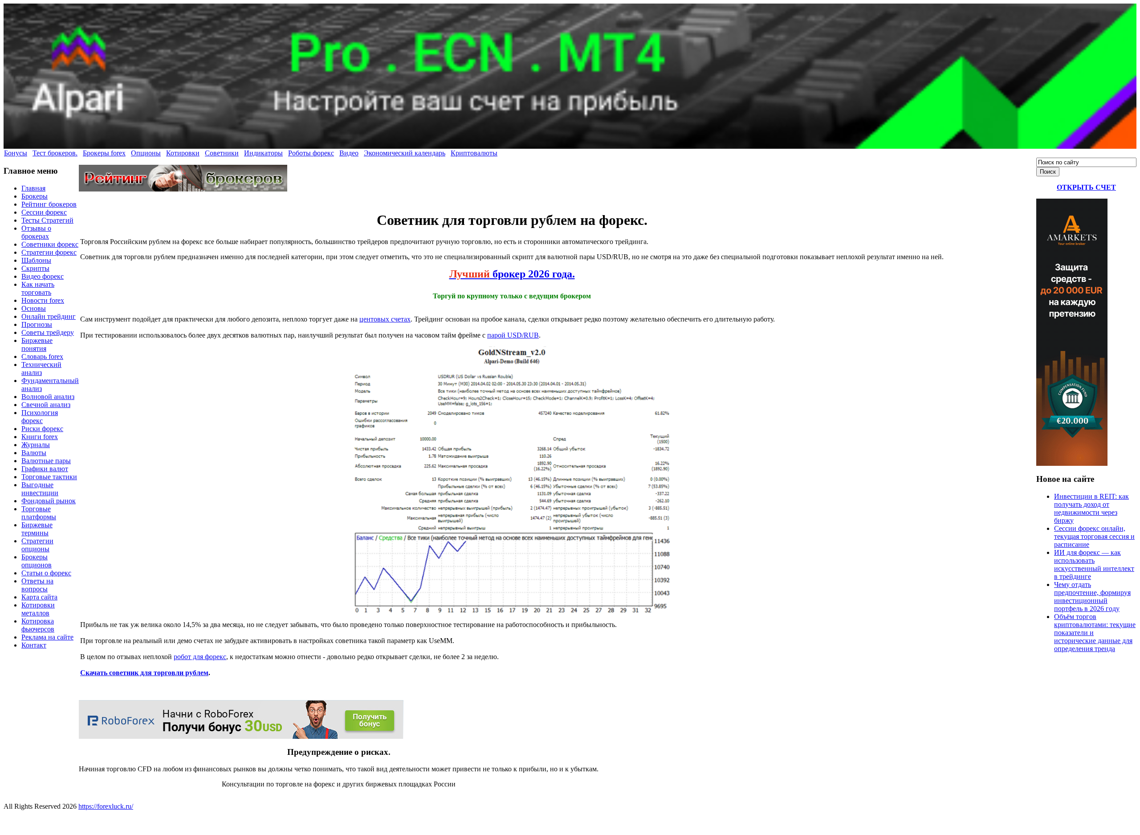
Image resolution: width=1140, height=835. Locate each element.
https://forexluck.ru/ (105, 806)
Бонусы (15, 153)
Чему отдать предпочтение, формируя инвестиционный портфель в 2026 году (1092, 596)
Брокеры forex (104, 153)
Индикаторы (263, 153)
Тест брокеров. (55, 153)
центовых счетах (385, 319)
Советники (222, 153)
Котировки (183, 153)
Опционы (146, 153)
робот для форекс (200, 656)
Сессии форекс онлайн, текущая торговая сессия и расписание (1094, 536)
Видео (348, 153)
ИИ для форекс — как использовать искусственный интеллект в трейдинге (1094, 564)
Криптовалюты (474, 153)
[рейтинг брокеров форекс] (183, 189)
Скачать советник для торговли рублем (144, 672)
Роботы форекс (311, 153)
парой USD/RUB (513, 335)
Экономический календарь (404, 153)
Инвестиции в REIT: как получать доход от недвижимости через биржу (1091, 508)
